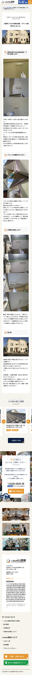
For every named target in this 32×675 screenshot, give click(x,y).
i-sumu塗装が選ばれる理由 (11, 621)
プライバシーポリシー (10, 648)
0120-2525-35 (16, 483)
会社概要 (6, 645)
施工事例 (6, 624)
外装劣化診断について (10, 631)
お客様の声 (6, 628)
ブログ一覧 (6, 641)
